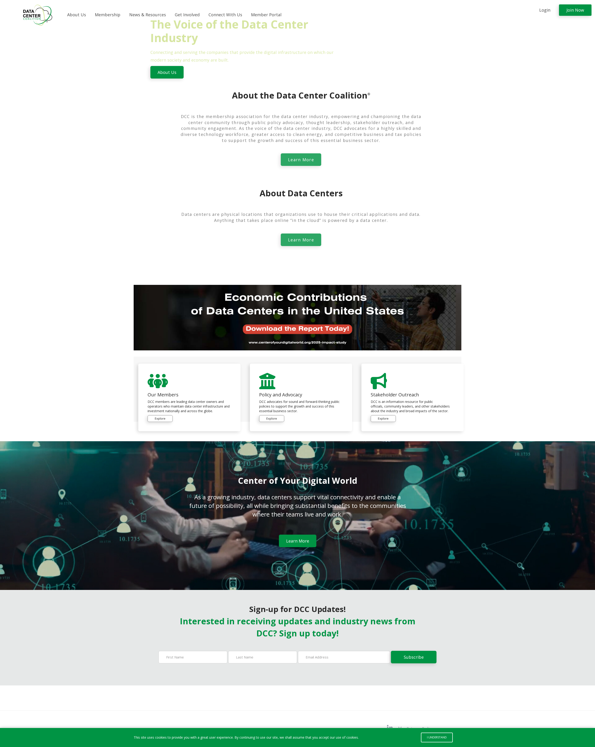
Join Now (575, 10)
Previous (7, 48)
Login (544, 10)
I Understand (437, 737)
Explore (160, 418)
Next (588, 48)
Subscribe (414, 657)
